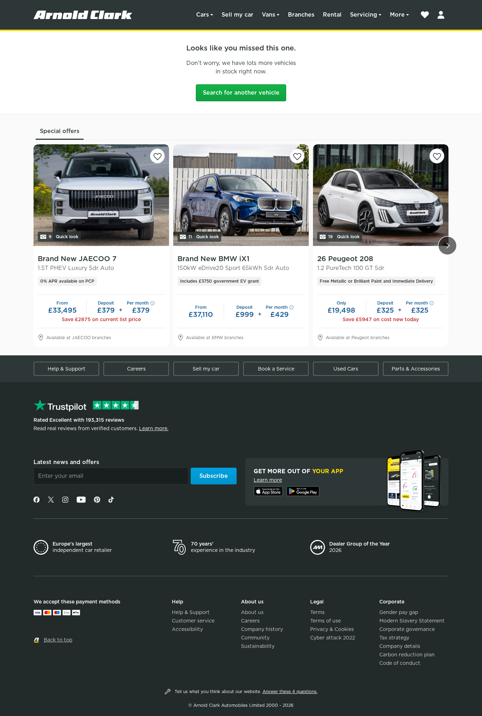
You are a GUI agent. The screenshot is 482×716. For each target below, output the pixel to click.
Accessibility (187, 629)
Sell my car (237, 14)
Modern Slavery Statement (412, 621)
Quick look (63, 236)
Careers (136, 369)
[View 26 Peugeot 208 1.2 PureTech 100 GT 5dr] (380, 195)
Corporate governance (407, 629)
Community (255, 637)
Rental (332, 14)
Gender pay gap (398, 612)
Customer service (193, 621)
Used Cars (345, 369)
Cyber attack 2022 (332, 637)
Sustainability (258, 646)
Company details (399, 646)
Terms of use (325, 621)
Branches (301, 14)
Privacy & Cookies (332, 629)
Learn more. (153, 428)
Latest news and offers (66, 462)
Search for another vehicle (241, 92)
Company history (262, 629)
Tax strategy (394, 637)
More (397, 14)
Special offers (59, 131)
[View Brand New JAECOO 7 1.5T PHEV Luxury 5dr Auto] (101, 195)
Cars (202, 14)
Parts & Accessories (416, 369)
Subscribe (213, 476)
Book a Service (276, 369)
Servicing (363, 14)
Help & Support (66, 369)
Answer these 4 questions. (290, 691)
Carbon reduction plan (407, 654)
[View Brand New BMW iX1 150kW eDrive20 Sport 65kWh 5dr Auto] (241, 195)
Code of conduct (399, 663)
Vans (268, 14)
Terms (317, 612)
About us (252, 612)
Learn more (268, 480)
